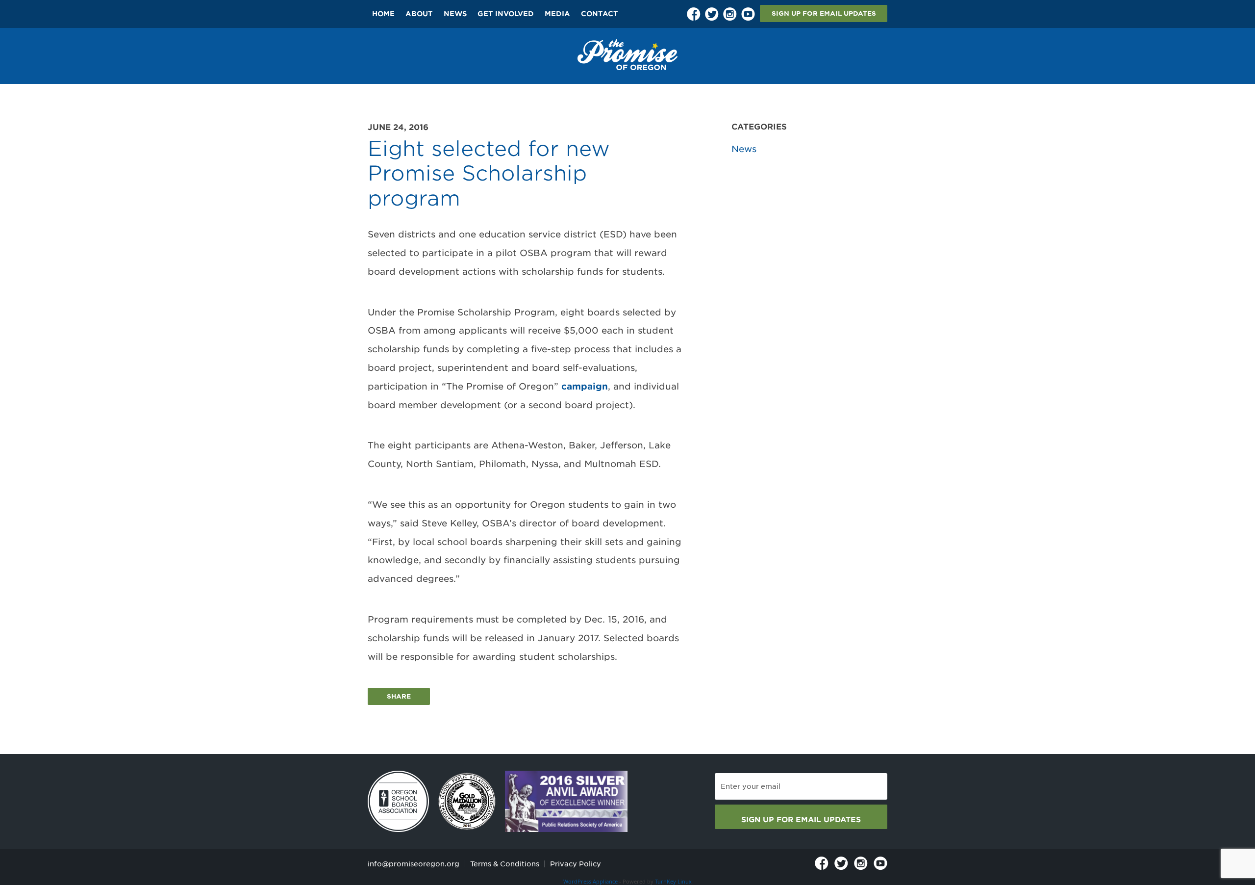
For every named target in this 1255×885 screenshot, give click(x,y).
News (455, 14)
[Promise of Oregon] (627, 54)
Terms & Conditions (504, 864)
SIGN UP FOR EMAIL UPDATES (824, 13)
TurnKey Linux (673, 881)
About (419, 14)
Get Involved (505, 14)
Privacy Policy (575, 864)
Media (557, 14)
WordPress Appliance (590, 881)
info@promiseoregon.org (413, 864)
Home (383, 14)
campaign (584, 386)
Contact (599, 14)
